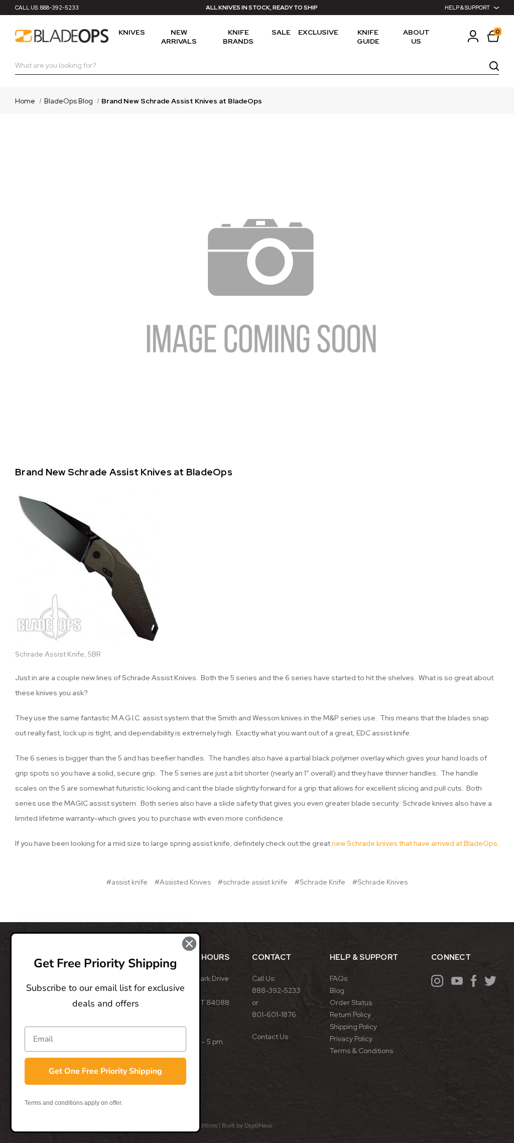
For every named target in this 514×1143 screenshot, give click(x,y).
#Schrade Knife (320, 881)
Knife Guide (368, 37)
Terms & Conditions (361, 1050)
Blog (337, 990)
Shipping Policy (353, 1026)
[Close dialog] (189, 943)
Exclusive (318, 32)
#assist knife (127, 881)
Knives (131, 32)
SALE (281, 32)
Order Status (351, 1002)
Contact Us (270, 1036)
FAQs (338, 978)
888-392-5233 (59, 7)
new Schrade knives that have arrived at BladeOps (414, 843)
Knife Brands (238, 37)
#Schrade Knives (380, 881)
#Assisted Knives (183, 881)
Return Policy (350, 1014)
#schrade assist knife (253, 881)
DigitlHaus (258, 1125)
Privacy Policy (351, 1038)
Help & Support (467, 7)
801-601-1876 (274, 1014)
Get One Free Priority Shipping (105, 1071)
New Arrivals (179, 37)
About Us (416, 37)
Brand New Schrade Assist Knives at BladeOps (123, 472)
